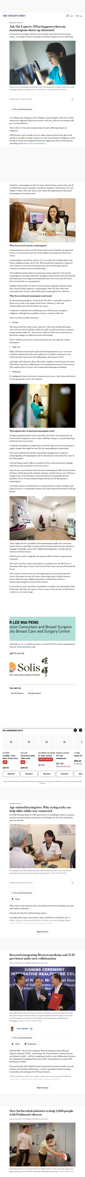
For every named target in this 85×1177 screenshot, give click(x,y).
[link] (14, 15)
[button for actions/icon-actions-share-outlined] (72, 99)
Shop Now (11, 774)
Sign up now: (14, 963)
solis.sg (23, 644)
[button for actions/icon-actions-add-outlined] (31, 1028)
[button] (70, 16)
